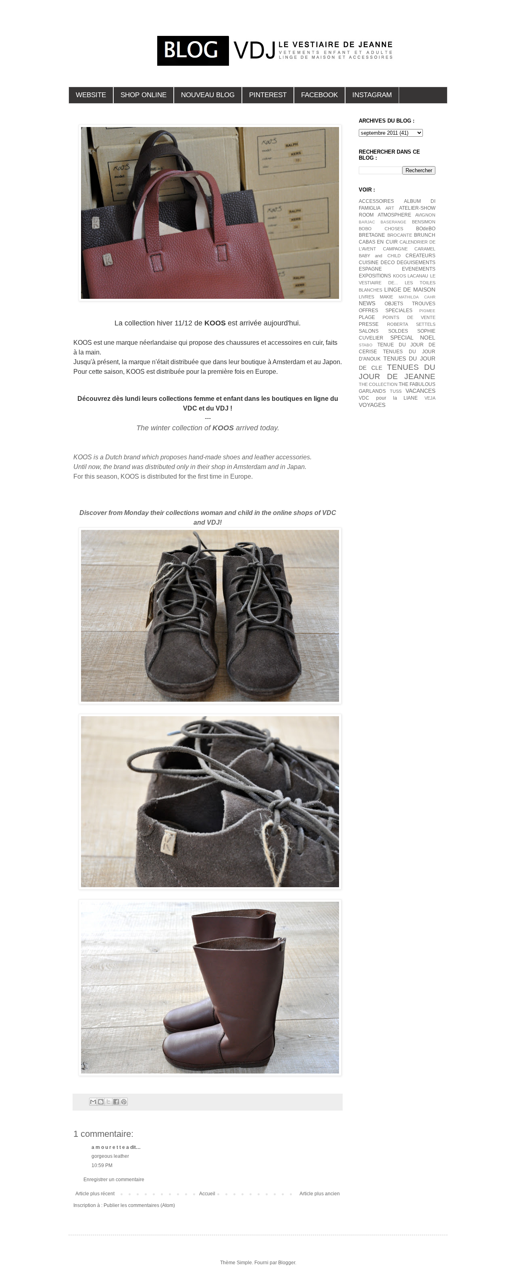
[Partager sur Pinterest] (124, 1102)
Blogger (286, 1262)
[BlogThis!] (101, 1102)
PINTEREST (268, 95)
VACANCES (420, 391)
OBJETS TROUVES (410, 303)
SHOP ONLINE (143, 95)
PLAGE (367, 317)
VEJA (429, 398)
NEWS (367, 303)
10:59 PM (102, 1165)
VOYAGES (372, 405)
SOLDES (398, 331)
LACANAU (418, 275)
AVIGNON (425, 215)
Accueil (207, 1194)
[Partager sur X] (108, 1102)
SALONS (369, 331)
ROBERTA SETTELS (411, 324)
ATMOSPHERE (394, 215)
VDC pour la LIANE (388, 398)
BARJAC (367, 222)
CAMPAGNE (395, 248)
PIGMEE (427, 311)
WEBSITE (91, 95)
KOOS (399, 275)
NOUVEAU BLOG (208, 95)
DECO (388, 262)
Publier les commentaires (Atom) (139, 1205)
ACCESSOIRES (376, 201)
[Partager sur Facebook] (116, 1102)
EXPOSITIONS (375, 276)
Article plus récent (94, 1194)
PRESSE (369, 324)
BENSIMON (423, 221)
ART (389, 208)
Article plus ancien (320, 1194)
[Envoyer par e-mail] (93, 1102)
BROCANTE (399, 235)
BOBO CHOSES (381, 228)
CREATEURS (420, 255)
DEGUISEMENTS (416, 262)
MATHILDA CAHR (417, 297)
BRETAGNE (372, 235)
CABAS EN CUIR (378, 242)
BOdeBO (425, 228)
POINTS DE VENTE (409, 317)
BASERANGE (393, 222)
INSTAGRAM (372, 95)
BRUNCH (424, 235)
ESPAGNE (370, 269)
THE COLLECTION (378, 384)
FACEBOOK (319, 95)
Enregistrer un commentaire (113, 1179)
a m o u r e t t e (108, 1147)
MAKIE (386, 296)
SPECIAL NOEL (413, 337)
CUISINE (369, 262)
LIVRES (366, 296)
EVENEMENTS (418, 269)
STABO (365, 345)
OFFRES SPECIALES (385, 310)
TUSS (396, 391)
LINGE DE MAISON (409, 289)
